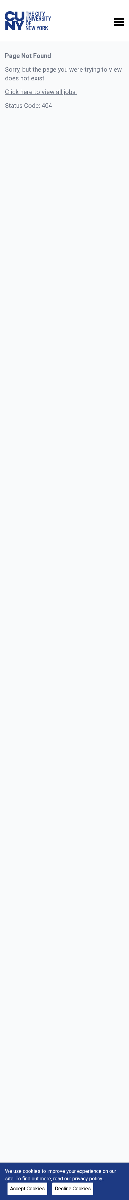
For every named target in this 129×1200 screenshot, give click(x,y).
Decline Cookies (73, 1189)
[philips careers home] (28, 20)
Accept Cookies (27, 1189)
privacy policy (88, 1179)
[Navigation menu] (119, 21)
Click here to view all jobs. (41, 92)
